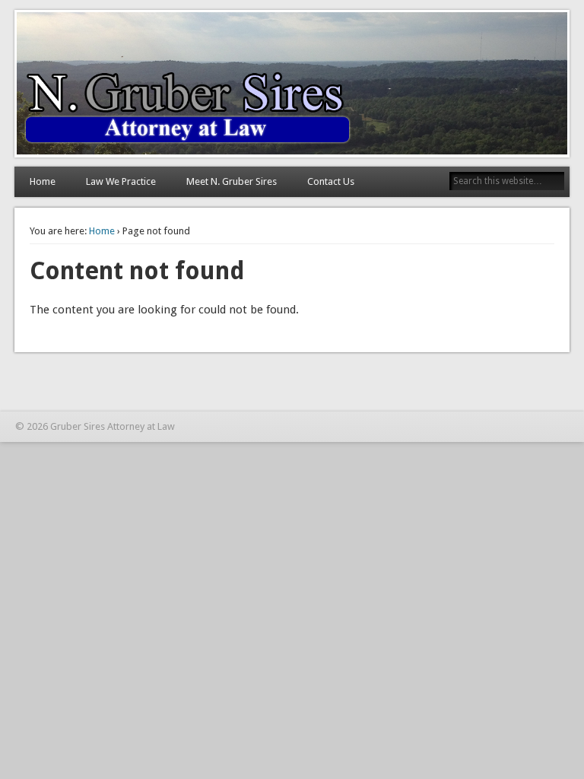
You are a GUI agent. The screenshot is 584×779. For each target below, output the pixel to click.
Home (43, 181)
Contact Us (330, 181)
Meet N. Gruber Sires (231, 181)
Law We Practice (121, 181)
